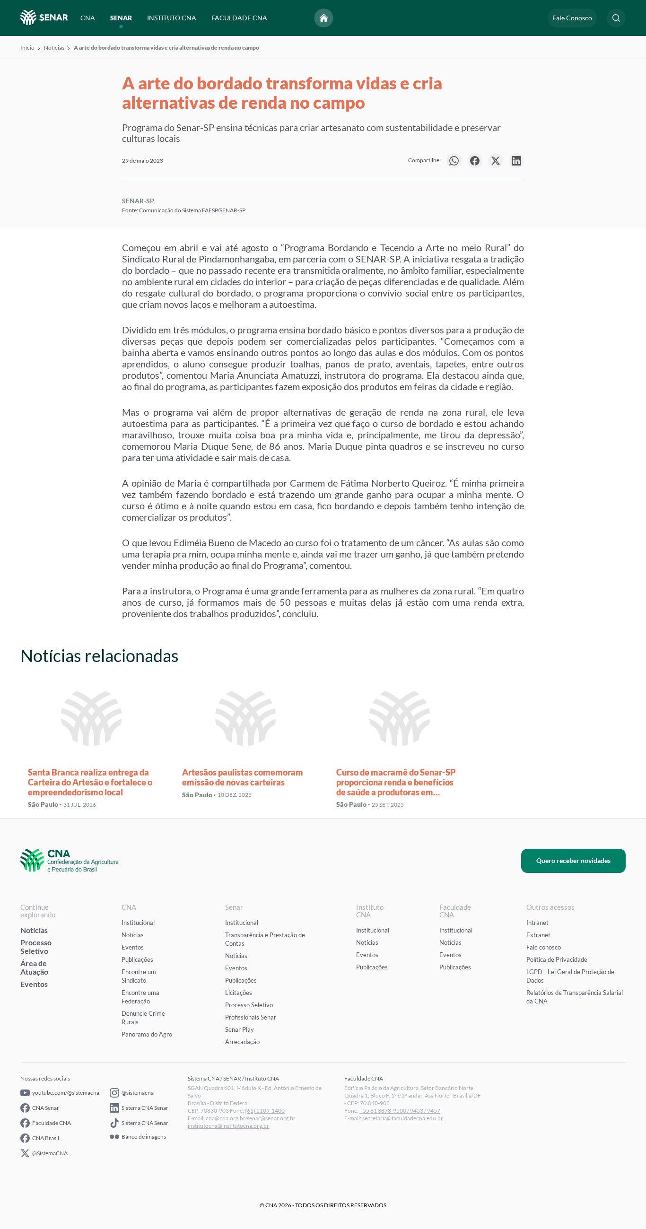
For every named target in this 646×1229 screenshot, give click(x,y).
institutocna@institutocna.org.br (228, 1125)
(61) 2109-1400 (265, 1110)
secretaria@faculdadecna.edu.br (402, 1118)
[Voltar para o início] (323, 18)
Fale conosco (543, 947)
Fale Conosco (572, 18)
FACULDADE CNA (239, 18)
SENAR (121, 18)
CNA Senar (45, 1107)
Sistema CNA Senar (145, 1107)
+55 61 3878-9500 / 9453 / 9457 (399, 1110)
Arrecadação (242, 1042)
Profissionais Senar (250, 1017)
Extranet (538, 935)
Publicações (137, 959)
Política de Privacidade (556, 959)
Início (27, 47)
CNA (87, 18)
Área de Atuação (34, 967)
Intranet (537, 922)
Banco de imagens (144, 1136)
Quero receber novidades (573, 860)
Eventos (34, 983)
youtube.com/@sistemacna (65, 1092)
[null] (454, 160)
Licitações (238, 992)
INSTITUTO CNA (171, 18)
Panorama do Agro (147, 1034)
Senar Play (239, 1029)
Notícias (54, 47)
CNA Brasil (45, 1138)
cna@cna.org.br (225, 1118)
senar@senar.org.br (271, 1118)
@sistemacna (138, 1092)
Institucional (138, 922)
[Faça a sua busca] (616, 18)
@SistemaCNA (50, 1153)
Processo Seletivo (36, 946)
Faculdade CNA (51, 1122)
